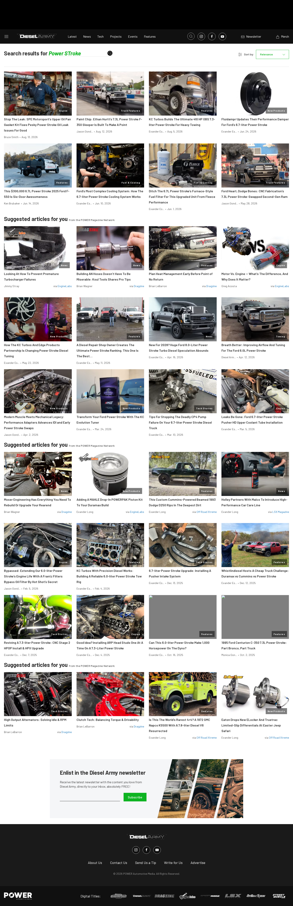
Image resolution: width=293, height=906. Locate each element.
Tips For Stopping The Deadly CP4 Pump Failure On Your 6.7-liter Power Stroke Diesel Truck (180, 422)
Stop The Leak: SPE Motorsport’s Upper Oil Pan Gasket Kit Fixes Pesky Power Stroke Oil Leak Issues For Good (37, 124)
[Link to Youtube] (222, 36)
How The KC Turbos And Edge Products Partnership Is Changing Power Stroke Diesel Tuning (36, 350)
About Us (95, 862)
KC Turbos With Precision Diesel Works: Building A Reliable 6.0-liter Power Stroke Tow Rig (109, 576)
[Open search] (191, 36)
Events (133, 36)
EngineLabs (65, 286)
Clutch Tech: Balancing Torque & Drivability (108, 719)
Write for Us (173, 862)
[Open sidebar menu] (6, 36)
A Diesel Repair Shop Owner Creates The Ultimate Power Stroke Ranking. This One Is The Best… (108, 350)
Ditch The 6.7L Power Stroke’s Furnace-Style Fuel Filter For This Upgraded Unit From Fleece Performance (182, 196)
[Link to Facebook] (212, 36)
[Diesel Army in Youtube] (157, 850)
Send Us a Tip (145, 862)
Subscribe (135, 797)
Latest (72, 36)
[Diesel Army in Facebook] (146, 850)
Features (150, 36)
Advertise (198, 862)
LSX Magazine (280, 511)
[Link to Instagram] (201, 36)
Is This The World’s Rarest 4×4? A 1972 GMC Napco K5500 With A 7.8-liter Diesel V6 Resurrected (179, 725)
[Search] (109, 53)
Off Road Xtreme (207, 511)
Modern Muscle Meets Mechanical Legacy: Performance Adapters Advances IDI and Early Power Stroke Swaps (37, 422)
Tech (100, 36)
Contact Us (118, 862)
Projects (116, 36)
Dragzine (139, 286)
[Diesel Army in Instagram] (136, 850)
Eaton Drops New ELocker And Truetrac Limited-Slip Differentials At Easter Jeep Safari (251, 725)
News (87, 36)
